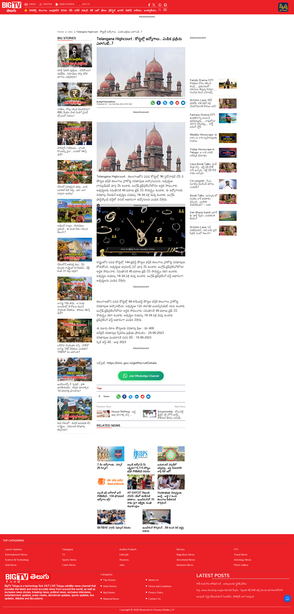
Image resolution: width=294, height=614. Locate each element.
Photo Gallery (241, 564)
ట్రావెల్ (121, 10)
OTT (236, 549)
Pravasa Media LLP (163, 609)
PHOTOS (47, 4)
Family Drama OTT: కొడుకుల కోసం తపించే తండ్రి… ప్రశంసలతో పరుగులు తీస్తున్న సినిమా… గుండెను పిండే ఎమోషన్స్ (203, 86)
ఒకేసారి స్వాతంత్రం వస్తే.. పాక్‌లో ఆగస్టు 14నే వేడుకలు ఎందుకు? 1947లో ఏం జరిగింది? (73, 348)
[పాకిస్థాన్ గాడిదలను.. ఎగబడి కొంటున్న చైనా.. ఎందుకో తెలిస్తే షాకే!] (74, 133)
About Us (153, 579)
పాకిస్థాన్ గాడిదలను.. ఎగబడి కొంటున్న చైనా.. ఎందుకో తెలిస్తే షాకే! (72, 151)
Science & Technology (17, 559)
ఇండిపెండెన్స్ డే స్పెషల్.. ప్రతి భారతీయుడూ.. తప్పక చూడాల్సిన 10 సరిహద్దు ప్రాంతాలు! (73, 387)
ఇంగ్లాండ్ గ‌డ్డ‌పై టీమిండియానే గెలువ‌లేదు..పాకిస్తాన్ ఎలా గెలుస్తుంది (225, 596)
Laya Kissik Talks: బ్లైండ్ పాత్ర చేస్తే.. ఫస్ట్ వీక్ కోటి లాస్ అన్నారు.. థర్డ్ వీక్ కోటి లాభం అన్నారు (203, 168)
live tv (86, 4)
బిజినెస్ (129, 10)
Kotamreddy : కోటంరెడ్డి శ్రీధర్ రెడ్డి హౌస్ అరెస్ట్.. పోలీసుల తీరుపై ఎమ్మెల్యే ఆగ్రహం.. (163, 416)
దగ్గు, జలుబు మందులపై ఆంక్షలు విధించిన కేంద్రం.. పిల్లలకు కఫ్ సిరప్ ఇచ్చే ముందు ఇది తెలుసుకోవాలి (239, 590)
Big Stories (109, 592)
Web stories (67, 4)
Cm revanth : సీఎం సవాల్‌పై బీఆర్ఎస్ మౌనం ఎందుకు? (202, 184)
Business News (185, 564)
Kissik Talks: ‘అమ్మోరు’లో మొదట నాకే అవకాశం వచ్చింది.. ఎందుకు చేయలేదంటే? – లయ (203, 200)
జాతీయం (138, 10)
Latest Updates (13, 549)
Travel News (240, 554)
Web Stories (110, 586)
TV (63, 554)
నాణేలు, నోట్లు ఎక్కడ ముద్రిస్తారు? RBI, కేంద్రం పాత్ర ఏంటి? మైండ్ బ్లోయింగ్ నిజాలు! (73, 112)
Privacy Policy (155, 592)
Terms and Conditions (160, 586)
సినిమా (64, 10)
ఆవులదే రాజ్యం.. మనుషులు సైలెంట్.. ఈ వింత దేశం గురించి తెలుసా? (72, 229)
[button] (160, 9)
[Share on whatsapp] (153, 103)
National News (111, 598)
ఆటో (97, 10)
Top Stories (109, 579)
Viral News (11, 564)
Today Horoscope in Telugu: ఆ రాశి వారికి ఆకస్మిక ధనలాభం (202, 152)
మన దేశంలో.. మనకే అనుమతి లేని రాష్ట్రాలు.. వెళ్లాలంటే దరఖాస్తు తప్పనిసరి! (73, 426)
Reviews (124, 559)
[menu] (165, 10)
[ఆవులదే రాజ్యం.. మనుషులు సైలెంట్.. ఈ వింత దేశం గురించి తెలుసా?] (74, 211)
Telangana (67, 549)
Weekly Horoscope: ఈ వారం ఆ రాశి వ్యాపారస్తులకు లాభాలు (203, 137)
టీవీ (70, 10)
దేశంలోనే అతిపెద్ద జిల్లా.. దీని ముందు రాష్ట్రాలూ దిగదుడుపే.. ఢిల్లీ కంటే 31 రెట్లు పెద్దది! (73, 267)
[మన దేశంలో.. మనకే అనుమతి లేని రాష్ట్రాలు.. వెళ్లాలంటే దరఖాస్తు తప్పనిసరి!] (74, 408)
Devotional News (186, 559)
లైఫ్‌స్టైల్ (112, 10)
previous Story (104, 406)
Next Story (180, 406)
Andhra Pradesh (127, 549)
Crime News (68, 564)
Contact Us (154, 598)
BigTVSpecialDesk (107, 101)
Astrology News (242, 559)
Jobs (122, 564)
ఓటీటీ (77, 10)
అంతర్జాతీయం (150, 10)
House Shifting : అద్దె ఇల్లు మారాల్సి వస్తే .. (123, 413)
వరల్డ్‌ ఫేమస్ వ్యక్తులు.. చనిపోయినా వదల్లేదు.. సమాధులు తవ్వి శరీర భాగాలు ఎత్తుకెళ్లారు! (74, 73)
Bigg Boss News (186, 554)
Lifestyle (124, 554)
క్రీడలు (104, 10)
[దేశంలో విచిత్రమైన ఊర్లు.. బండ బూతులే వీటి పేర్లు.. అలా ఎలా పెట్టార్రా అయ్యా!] (74, 172)
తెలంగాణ (43, 10)
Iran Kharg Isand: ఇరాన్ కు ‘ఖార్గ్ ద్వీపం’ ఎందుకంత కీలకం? (203, 215)
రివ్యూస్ (85, 10)
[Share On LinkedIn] (171, 103)
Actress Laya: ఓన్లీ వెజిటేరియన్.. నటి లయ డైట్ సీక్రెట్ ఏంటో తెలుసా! (203, 230)
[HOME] (25, 10)
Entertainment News (16, 554)
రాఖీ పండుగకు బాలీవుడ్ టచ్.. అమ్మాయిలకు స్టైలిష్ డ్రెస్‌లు (221, 583)
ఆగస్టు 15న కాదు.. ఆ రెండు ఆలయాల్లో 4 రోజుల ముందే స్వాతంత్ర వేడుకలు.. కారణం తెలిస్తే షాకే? (73, 308)
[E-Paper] (283, 7)
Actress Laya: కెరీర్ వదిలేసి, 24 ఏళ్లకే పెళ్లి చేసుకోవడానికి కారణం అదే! (203, 103)
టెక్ (91, 10)
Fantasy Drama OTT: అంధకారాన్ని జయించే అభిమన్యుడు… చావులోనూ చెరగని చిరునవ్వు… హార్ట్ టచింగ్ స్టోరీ (203, 120)
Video (32, 4)
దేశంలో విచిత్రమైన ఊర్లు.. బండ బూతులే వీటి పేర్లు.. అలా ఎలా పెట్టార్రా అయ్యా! (72, 190)
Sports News (69, 559)
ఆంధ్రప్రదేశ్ (54, 10)
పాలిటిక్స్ (33, 10)
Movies (181, 549)
